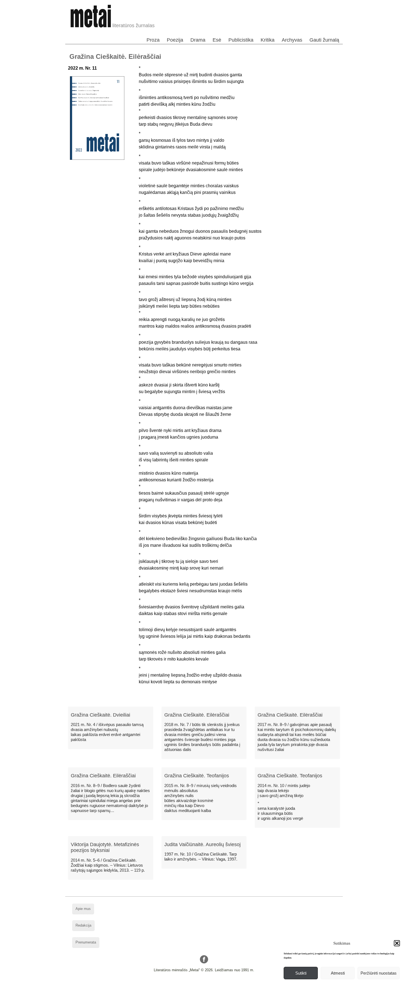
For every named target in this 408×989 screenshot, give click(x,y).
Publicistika (240, 40)
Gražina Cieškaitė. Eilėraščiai (196, 715)
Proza (153, 40)
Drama (197, 40)
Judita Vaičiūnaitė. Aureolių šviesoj (202, 844)
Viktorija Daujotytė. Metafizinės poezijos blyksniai (105, 847)
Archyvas (292, 40)
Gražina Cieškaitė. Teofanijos (196, 775)
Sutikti (300, 973)
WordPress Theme (208, 984)
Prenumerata (85, 942)
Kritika (267, 40)
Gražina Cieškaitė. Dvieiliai (100, 715)
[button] (397, 943)
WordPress (183, 984)
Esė (217, 40)
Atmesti (338, 973)
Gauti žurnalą (324, 40)
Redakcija (83, 925)
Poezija (175, 40)
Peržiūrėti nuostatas (379, 973)
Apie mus (83, 909)
